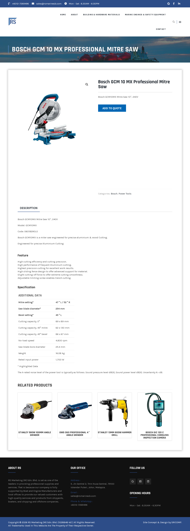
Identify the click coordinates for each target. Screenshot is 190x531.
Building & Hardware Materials (101, 14)
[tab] (29, 208)
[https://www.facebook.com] (174, 3)
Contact (161, 29)
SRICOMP (176, 522)
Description (29, 208)
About (74, 14)
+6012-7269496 (20, 3)
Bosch (114, 193)
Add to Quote (112, 108)
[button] (87, 84)
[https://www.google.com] (168, 3)
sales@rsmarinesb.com (48, 3)
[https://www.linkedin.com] (179, 3)
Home (63, 14)
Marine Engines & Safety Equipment (145, 14)
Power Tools (125, 193)
